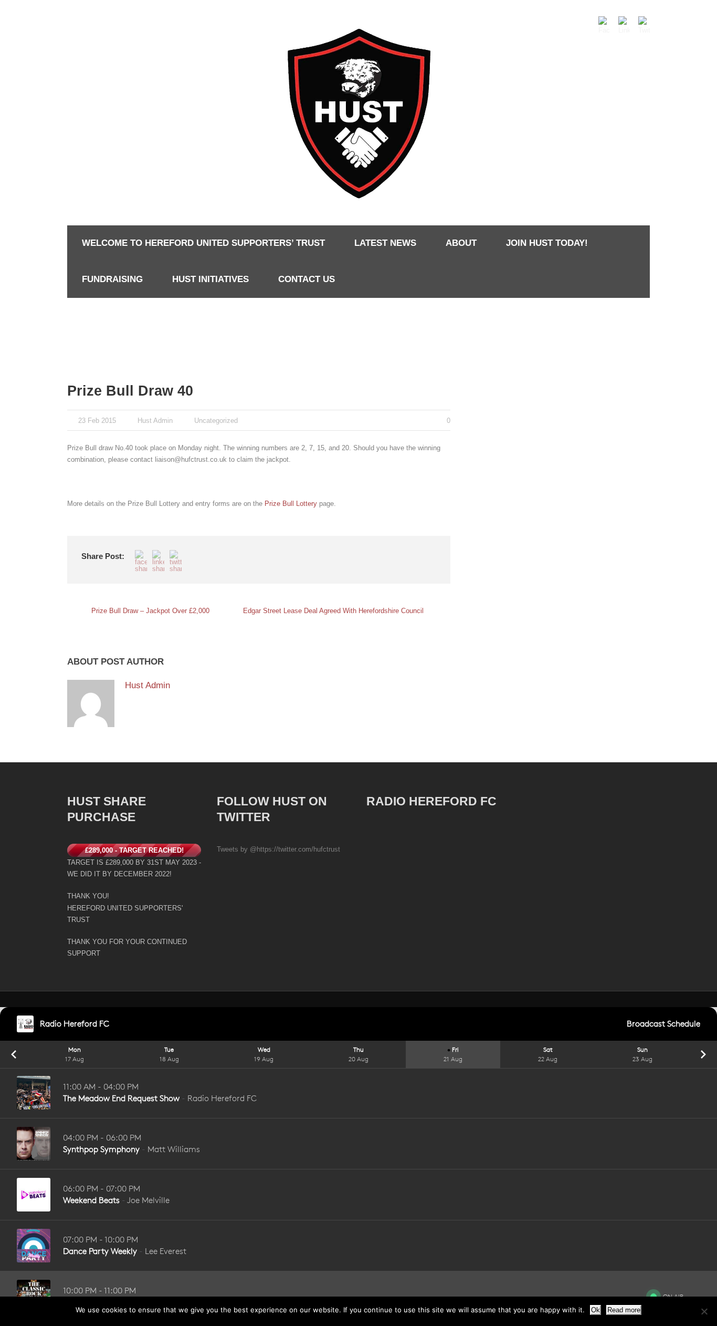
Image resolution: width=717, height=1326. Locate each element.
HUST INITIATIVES (210, 279)
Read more (623, 1310)
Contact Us (306, 279)
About (461, 243)
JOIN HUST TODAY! (547, 243)
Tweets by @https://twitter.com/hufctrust (278, 849)
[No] (704, 1311)
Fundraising (112, 279)
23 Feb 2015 (97, 420)
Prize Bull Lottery (291, 503)
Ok (595, 1310)
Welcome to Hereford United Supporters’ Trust (203, 243)
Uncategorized (216, 420)
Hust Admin (155, 420)
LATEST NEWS (385, 243)
